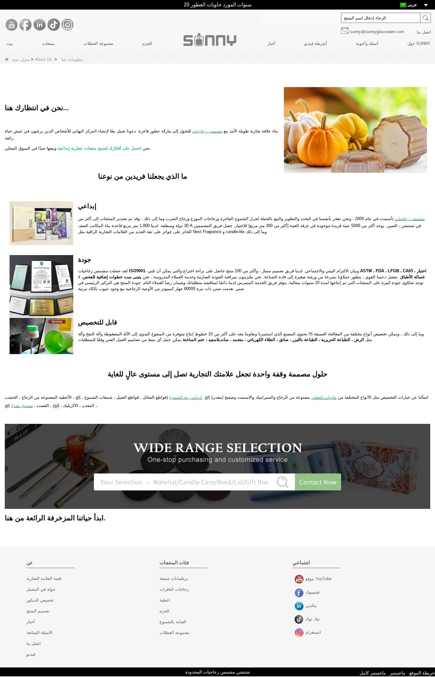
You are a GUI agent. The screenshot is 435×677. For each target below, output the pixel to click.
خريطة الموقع (422, 672)
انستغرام (299, 633)
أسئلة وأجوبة (367, 43)
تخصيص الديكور (40, 600)
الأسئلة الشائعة (39, 632)
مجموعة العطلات (98, 43)
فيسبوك (299, 593)
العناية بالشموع (173, 621)
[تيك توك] (53, 24)
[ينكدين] (39, 24)
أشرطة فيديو (315, 43)
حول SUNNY (419, 43)
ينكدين (299, 606)
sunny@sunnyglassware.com (377, 31)
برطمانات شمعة (174, 578)
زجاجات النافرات (174, 589)
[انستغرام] (67, 24)
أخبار (271, 43)
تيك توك (299, 620)
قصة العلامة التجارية (43, 578)
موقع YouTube (299, 579)
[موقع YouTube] (11, 24)
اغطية (165, 600)
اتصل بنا (424, 32)
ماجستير (397, 672)
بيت (9, 43)
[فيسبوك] (25, 24)
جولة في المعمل (40, 589)
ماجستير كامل (373, 672)
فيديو (30, 654)
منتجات (48, 43)
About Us (43, 59)
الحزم (147, 43)
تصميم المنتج (37, 611)
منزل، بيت (21, 59)
